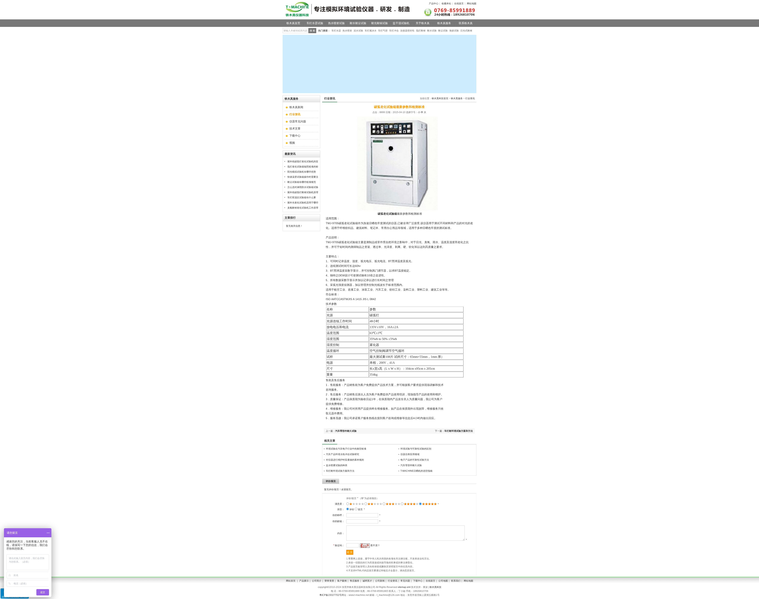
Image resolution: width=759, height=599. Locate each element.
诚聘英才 (367, 580)
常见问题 (405, 580)
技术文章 (294, 128)
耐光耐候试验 (379, 23)
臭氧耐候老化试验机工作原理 (302, 207)
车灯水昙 (336, 30)
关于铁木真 (423, 23)
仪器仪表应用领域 (409, 454)
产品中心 (433, 3)
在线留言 (459, 3)
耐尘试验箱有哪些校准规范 (301, 182)
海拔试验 (454, 30)
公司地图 (443, 580)
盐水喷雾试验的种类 (336, 465)
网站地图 (471, 3)
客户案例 (342, 580)
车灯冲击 (394, 30)
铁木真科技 (435, 587)
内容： (340, 533)
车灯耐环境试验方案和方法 (458, 431)
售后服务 (354, 580)
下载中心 (294, 135)
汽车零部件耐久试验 (346, 431)
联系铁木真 (466, 23)
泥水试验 (358, 30)
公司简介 (316, 580)
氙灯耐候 (421, 30)
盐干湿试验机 (401, 23)
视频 (292, 142)
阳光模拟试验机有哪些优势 (301, 171)
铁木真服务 (444, 23)
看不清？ (375, 545)
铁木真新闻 (296, 107)
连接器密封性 (407, 30)
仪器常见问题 (297, 121)
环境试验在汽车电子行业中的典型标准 (346, 448)
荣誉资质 (329, 580)
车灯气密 (383, 30)
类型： (340, 509)
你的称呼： (338, 515)
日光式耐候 (466, 30)
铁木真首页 (293, 23)
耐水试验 (432, 30)
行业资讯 (470, 98)
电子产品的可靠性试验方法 (414, 459)
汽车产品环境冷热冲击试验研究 (342, 454)
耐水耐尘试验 (358, 23)
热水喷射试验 (336, 23)
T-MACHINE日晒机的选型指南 (416, 471)
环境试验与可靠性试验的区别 (415, 448)
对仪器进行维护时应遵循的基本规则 (345, 459)
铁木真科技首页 (440, 98)
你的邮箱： (338, 521)
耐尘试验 (443, 30)
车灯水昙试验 (315, 23)
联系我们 (456, 580)
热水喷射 (347, 30)
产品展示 (304, 580)
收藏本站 (446, 3)
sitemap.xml (404, 587)
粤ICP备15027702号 (330, 595)
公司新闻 (380, 580)
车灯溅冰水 (371, 30)
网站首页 (290, 580)
